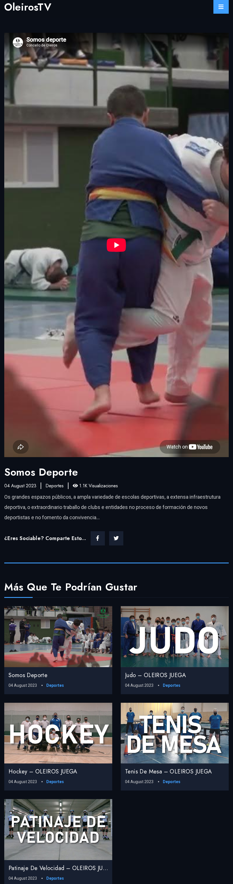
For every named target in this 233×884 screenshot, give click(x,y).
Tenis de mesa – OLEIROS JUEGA (168, 771)
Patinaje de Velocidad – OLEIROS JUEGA (61, 868)
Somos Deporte (28, 675)
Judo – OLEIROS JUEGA (155, 675)
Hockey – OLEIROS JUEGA (43, 771)
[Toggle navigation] (221, 7)
